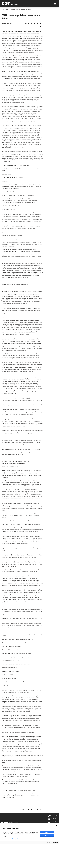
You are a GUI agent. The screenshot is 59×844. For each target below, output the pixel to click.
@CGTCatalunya (54, 815)
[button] (26, 23)
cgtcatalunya (53, 818)
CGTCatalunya (53, 821)
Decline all (47, 835)
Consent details (6, 838)
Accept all (47, 832)
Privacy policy (15, 838)
